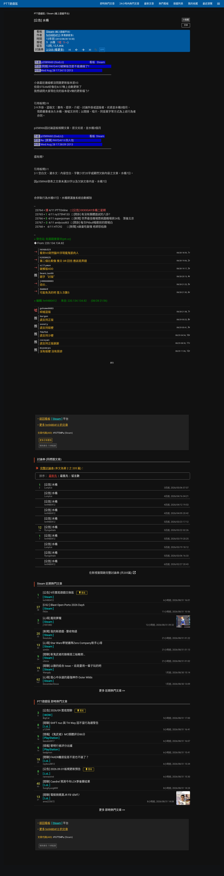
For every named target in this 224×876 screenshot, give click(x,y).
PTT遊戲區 (39, 13)
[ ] (48, 597)
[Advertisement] (112, 386)
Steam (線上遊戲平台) (58, 13)
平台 (53, 418)
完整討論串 (47, 468)
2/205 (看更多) (55, 49)
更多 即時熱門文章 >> (112, 809)
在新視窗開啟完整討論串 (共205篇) (112, 572)
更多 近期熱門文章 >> (112, 690)
